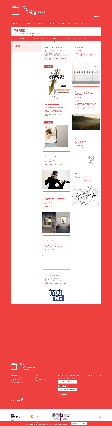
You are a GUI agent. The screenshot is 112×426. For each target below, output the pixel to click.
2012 (69, 38)
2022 (30, 38)
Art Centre (25, 34)
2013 (65, 38)
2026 (15, 38)
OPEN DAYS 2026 (40, 379)
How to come (15, 401)
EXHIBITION (17, 34)
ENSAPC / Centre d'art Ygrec (66, 379)
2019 (42, 38)
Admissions (39, 24)
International (73, 24)
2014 (61, 38)
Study (28, 24)
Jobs (36, 381)
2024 (23, 38)
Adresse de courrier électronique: (64, 386)
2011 (73, 38)
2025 (19, 38)
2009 (81, 38)
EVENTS (38, 34)
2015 (58, 38)
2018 (46, 38)
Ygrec (84, 24)
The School (17, 24)
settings (65, 424)
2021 (34, 38)
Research (50, 24)
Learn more (49, 66)
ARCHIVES (32, 34)
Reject (83, 423)
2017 (50, 38)
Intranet (38, 378)
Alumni (61, 24)
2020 (38, 38)
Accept (75, 423)
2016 (54, 38)
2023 (27, 38)
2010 (77, 38)
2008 (85, 38)
